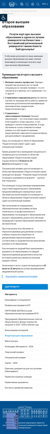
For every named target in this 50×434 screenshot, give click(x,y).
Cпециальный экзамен (15, 357)
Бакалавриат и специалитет (18, 300)
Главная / (6, 11)
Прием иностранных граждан (18, 377)
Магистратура (11, 341)
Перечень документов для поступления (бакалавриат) (23, 369)
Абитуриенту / (16, 11)
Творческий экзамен (14, 352)
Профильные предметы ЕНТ (18, 305)
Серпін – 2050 (11, 363)
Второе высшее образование (19, 336)
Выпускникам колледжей (16, 330)
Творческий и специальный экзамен (21, 276)
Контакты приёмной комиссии (18, 388)
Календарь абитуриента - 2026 (19, 346)
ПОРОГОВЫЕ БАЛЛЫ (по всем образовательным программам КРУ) (22, 312)
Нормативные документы (16, 382)
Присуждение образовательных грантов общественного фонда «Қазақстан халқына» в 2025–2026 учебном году (23, 322)
